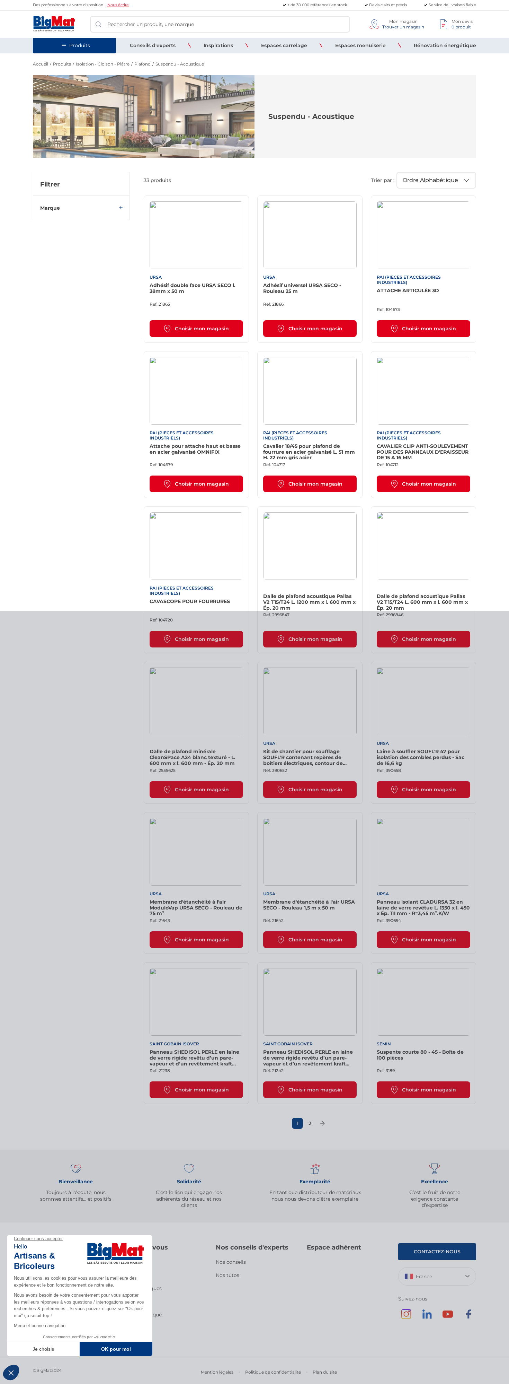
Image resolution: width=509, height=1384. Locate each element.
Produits (62, 64)
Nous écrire (118, 4)
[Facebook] (468, 1317)
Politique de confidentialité (273, 1372)
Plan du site (325, 1372)
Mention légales (217, 1372)
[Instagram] (406, 1317)
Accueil (40, 64)
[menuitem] (153, 45)
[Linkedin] (427, 1317)
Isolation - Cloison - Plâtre (103, 64)
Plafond (142, 64)
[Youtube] (448, 1317)
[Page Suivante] (322, 1123)
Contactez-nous (437, 1251)
